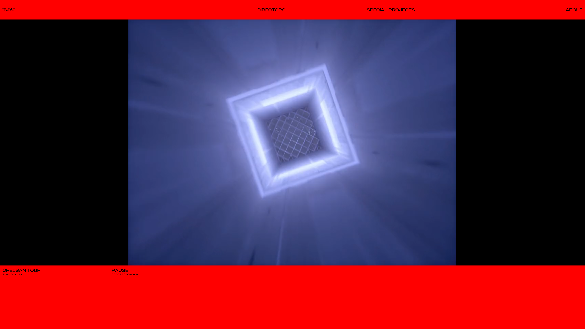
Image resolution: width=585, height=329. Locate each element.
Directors (271, 9)
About (574, 9)
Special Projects (391, 9)
